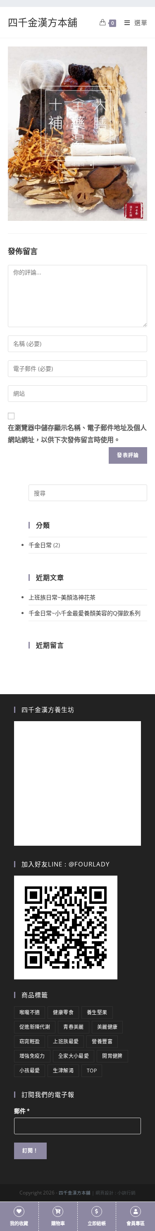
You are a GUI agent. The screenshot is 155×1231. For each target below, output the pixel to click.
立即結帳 (97, 1223)
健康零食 (63, 1012)
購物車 (58, 1223)
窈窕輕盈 (29, 1041)
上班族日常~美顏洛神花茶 (62, 597)
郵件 (22, 1111)
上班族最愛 (66, 1041)
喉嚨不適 (29, 1012)
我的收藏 (19, 1223)
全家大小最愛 (73, 1056)
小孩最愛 (29, 1070)
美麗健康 (107, 1026)
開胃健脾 (112, 1056)
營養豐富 (102, 1041)
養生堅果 (97, 1012)
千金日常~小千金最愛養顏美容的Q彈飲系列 (85, 613)
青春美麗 (73, 1026)
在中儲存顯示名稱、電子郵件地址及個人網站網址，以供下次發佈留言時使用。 (77, 434)
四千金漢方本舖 (42, 22)
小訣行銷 (126, 1193)
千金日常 (40, 545)
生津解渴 (63, 1070)
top (92, 1070)
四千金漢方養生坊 (47, 709)
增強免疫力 (32, 1056)
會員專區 (135, 1223)
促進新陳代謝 (34, 1026)
